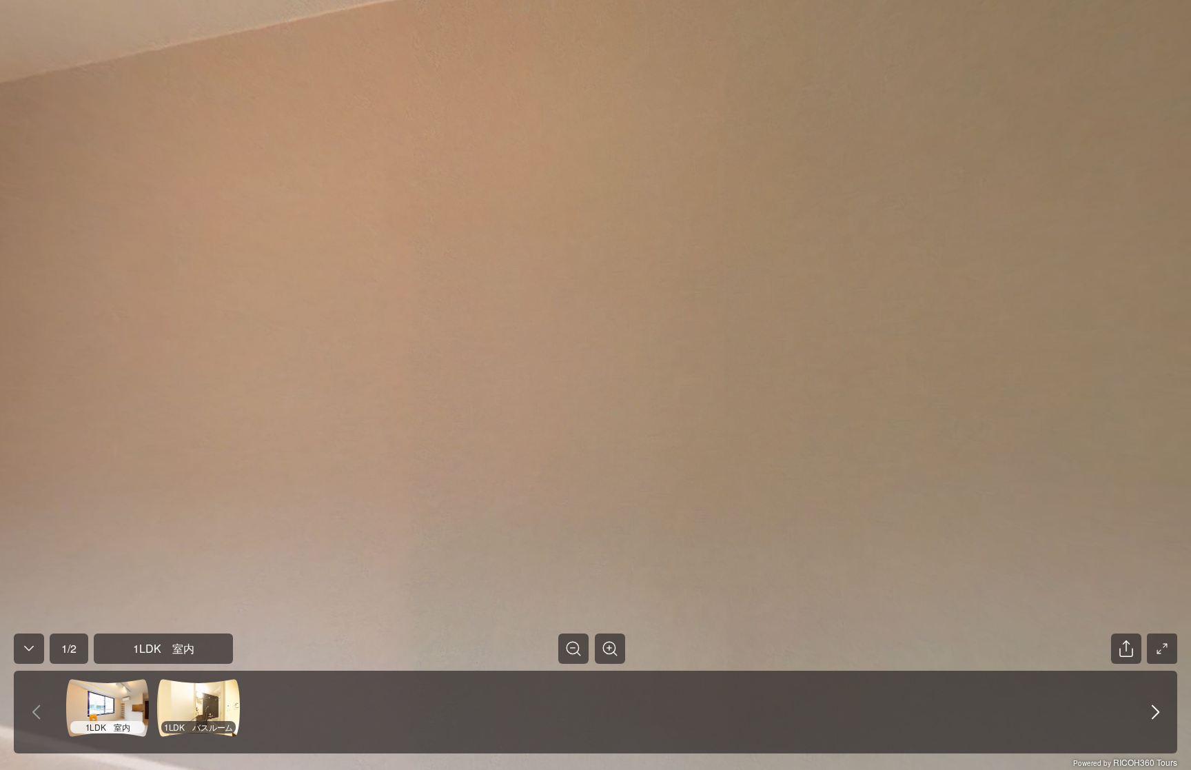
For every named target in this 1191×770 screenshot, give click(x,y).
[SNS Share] (1126, 649)
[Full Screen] (1162, 649)
